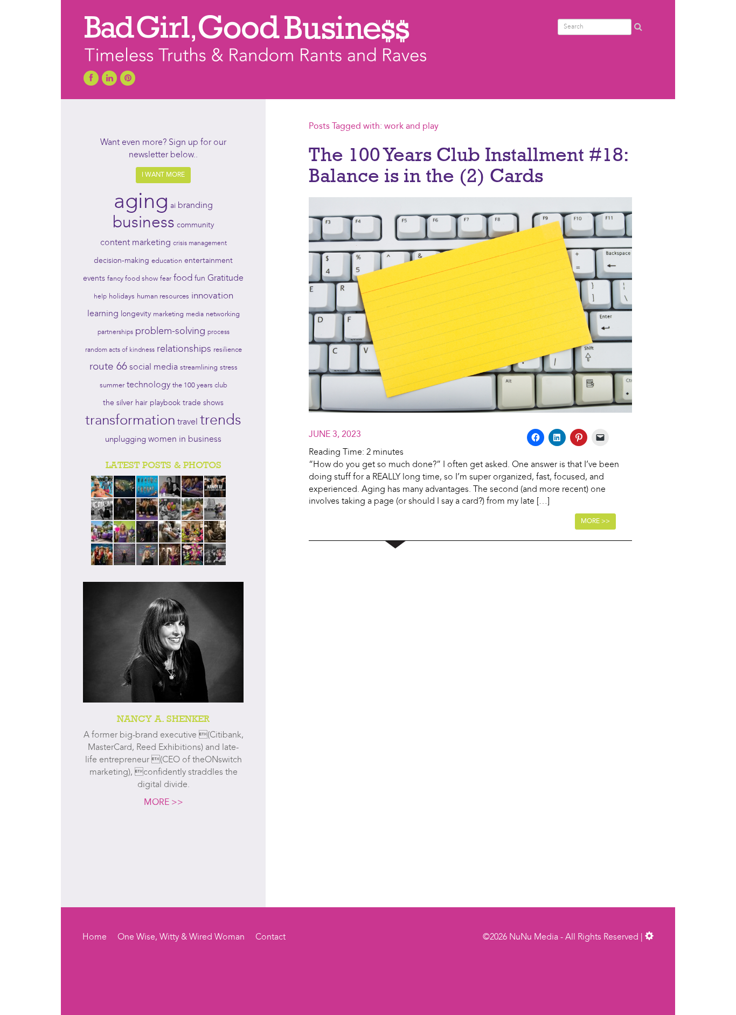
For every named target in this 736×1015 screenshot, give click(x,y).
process (218, 332)
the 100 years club (199, 385)
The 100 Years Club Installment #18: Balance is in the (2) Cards (468, 165)
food (182, 278)
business (144, 223)
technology (148, 385)
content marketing (135, 243)
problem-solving (170, 331)
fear (165, 279)
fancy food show (132, 278)
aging (141, 202)
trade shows (203, 403)
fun (200, 278)
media (195, 314)
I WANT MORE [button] (163, 175)
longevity (136, 314)
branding (195, 205)
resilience (227, 349)
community (195, 225)
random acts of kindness (120, 350)
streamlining (199, 367)
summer (112, 385)
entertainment (208, 261)
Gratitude (225, 278)
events (94, 278)
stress (229, 367)
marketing (168, 314)
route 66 (108, 367)
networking (223, 314)
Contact (270, 937)
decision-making (121, 261)
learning (103, 314)
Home (94, 937)
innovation (212, 296)
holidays (122, 296)
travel (187, 422)
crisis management (200, 243)
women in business (184, 439)
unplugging (125, 440)
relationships (184, 349)
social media (153, 367)
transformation (130, 421)
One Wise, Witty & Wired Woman (181, 937)
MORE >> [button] (595, 521)
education (166, 261)
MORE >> (163, 802)
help (100, 297)
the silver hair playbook (141, 403)
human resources (163, 296)
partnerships (115, 332)
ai (173, 206)
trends (220, 421)
